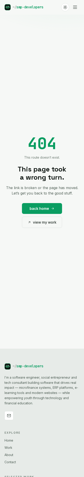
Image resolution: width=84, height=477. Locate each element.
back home (39, 208)
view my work (44, 222)
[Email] (8, 415)
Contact (10, 462)
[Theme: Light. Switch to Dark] (65, 7)
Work (8, 447)
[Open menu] (75, 7)
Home (8, 440)
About (8, 455)
